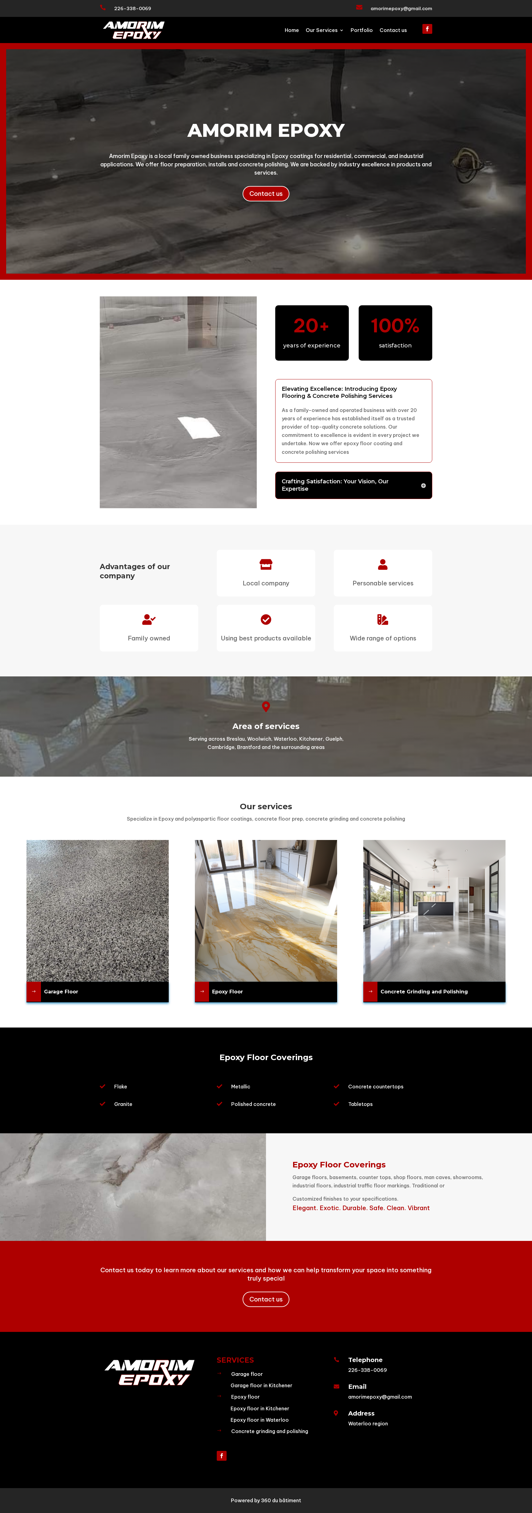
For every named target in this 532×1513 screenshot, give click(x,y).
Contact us (393, 30)
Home (292, 30)
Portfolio (362, 30)
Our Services (322, 30)
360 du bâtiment (281, 1500)
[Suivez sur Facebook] (427, 29)
